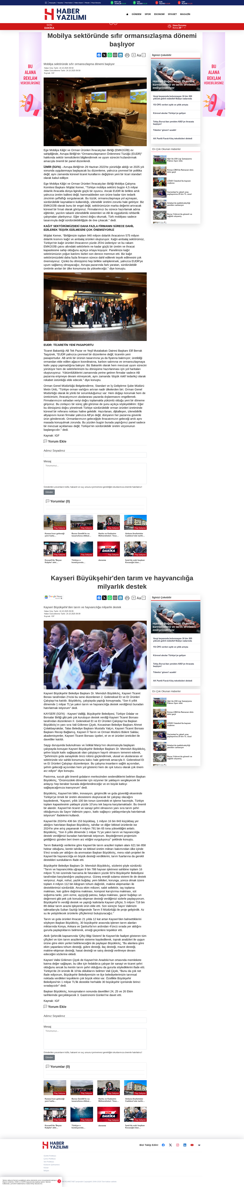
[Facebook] (163, 1145)
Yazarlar (60, 3)
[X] (170, 1145)
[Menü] (46, 2)
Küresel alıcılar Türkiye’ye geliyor (169, 113)
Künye (46, 1168)
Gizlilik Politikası (50, 1156)
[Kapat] (59, 1181)
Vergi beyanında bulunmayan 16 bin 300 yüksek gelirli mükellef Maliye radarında (172, 97)
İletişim (46, 1171)
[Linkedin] (185, 1145)
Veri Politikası (49, 1162)
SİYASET (172, 14)
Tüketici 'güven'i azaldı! (164, 130)
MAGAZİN (185, 14)
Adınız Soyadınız (54, 450)
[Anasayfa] (127, 14)
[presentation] (111, 23)
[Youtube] (192, 1145)
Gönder (49, 492)
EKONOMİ (159, 14)
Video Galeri (78, 3)
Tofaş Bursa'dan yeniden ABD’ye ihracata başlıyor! (173, 122)
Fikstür (87, 3)
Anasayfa (52, 3)
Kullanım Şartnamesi (52, 1165)
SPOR (148, 14)
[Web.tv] (199, 1145)
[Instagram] (177, 1145)
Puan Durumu (96, 3)
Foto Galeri (69, 3)
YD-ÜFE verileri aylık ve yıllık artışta (170, 104)
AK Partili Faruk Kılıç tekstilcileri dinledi (172, 138)
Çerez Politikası (50, 1159)
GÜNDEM (136, 14)
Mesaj (47, 461)
